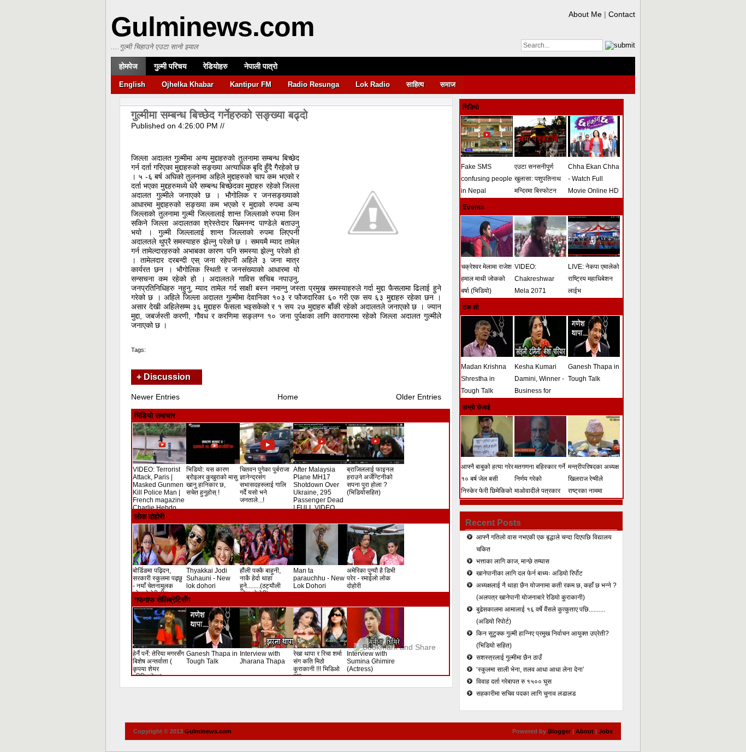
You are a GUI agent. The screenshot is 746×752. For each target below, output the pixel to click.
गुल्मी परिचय (170, 66)
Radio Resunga (313, 84)
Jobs (606, 731)
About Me (585, 14)
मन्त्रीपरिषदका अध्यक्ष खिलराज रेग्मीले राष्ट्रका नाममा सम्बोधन (593, 485)
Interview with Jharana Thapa (262, 657)
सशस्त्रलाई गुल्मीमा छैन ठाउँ (509, 657)
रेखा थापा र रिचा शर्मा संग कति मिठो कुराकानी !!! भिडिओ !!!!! (317, 665)
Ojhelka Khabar (188, 84)
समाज (447, 84)
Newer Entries (155, 396)
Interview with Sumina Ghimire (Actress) (371, 661)
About (585, 731)
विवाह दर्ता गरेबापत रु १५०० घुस (514, 681)
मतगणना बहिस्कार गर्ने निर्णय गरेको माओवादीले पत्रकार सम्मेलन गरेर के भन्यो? (540, 485)
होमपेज (128, 66)
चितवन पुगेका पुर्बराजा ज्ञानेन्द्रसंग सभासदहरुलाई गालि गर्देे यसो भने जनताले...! (264, 485)
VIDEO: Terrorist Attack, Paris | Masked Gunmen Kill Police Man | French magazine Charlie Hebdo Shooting (159, 492)
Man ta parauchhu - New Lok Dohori (319, 578)
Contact (621, 14)
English (132, 84)
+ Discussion (164, 376)
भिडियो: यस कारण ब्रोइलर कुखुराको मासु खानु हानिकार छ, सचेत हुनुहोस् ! (212, 481)
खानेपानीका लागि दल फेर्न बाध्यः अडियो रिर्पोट (529, 573)
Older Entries (418, 396)
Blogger (559, 731)
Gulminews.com (212, 26)
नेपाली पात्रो (260, 66)
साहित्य (415, 84)
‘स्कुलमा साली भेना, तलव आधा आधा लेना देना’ (530, 669)
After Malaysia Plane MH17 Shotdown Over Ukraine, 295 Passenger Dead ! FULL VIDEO (318, 489)
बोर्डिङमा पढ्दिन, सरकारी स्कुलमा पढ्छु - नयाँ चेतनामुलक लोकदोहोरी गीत (157, 582)
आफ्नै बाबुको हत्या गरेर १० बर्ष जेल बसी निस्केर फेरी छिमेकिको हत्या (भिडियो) (487, 485)
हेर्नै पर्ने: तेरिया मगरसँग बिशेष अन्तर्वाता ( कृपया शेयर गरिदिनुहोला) (158, 665)
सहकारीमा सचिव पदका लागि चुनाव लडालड (526, 693)
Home (287, 396)
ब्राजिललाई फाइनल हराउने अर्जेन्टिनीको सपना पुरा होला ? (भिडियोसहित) (370, 481)
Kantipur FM (250, 84)
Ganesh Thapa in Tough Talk (212, 657)
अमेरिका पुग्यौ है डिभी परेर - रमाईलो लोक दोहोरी (371, 578)
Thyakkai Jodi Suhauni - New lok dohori (208, 578)
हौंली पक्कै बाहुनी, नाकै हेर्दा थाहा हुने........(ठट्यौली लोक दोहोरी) (260, 582)
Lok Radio (373, 84)
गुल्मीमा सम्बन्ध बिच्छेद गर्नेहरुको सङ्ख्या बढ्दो (219, 115)
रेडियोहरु (215, 66)
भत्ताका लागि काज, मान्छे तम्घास (512, 561)
